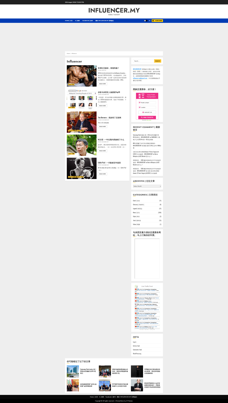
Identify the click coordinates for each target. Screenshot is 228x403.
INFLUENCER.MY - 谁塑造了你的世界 (147, 290)
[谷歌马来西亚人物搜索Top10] (82, 99)
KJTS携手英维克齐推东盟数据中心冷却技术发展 (120, 385)
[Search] (150, 20)
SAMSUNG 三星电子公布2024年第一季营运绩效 (146, 138)
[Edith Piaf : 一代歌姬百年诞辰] (82, 168)
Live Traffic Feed (147, 286)
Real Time (147, 329)
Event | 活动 (71, 84)
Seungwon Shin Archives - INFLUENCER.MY (148, 323)
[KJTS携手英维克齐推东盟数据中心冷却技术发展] (105, 385)
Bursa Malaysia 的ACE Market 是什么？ (145, 155)
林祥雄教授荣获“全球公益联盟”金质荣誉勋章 (88, 385)
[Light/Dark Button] (146, 21)
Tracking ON (152, 329)
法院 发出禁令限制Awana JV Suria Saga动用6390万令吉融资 (146, 172)
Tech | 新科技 (72, 107)
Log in (134, 342)
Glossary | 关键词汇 (138, 204)
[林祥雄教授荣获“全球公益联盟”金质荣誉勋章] (73, 385)
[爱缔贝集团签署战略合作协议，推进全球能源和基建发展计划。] (105, 371)
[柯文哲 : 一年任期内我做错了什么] (82, 145)
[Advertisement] (114, 36)
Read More (102, 84)
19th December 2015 (104, 165)
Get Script (142, 329)
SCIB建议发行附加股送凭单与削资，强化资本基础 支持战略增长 (152, 371)
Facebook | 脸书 (87, 21)
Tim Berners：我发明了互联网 (109, 117)
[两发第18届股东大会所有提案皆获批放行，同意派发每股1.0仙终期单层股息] (137, 385)
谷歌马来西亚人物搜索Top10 (109, 92)
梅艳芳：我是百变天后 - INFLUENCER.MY (148, 319)
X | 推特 (77, 21)
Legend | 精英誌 (72, 130)
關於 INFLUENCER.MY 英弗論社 (105, 21)
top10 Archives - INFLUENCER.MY (146, 305)
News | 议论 (136, 212)
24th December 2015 (104, 94)
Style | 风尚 (136, 216)
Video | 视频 (71, 153)
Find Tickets (148, 117)
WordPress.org (137, 354)
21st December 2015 (104, 142)
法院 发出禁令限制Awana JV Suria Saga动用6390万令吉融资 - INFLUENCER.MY (146, 153)
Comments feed (137, 350)
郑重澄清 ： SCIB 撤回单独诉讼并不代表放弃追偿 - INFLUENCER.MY (147, 170)
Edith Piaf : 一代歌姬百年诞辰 (109, 162)
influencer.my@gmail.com (140, 78)
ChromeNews (120, 401)
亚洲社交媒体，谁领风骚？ (108, 68)
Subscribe (158, 21)
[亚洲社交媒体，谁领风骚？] (82, 76)
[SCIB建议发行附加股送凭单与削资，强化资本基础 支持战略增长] (137, 371)
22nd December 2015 (104, 120)
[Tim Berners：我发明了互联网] (82, 122)
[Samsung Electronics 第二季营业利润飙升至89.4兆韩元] (73, 371)
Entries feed (136, 346)
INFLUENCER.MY (114, 10)
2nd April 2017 (103, 70)
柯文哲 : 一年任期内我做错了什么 (111, 139)
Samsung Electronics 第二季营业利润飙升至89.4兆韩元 (88, 371)
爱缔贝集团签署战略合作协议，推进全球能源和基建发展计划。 (120, 371)
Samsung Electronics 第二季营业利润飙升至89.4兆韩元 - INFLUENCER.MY (146, 136)
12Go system (148, 120)
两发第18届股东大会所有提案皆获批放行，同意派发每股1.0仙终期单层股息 (152, 385)
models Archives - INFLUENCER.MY (147, 294)
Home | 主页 (68, 21)
